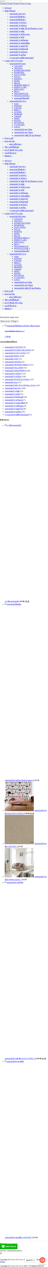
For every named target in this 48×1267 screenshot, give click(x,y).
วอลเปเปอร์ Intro (11, 382)
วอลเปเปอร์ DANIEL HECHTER (18, 350)
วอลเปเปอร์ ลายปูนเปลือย (15, 403)
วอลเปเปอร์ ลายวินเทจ (14, 400)
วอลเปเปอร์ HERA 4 (13, 356)
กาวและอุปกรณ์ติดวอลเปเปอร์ (17, 415)
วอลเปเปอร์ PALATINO (14, 368)
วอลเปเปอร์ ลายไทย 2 (13, 377)
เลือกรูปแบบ (35, 326)
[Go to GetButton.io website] (42, 1264)
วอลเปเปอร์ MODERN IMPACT (17, 365)
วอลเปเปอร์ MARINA (13, 362)
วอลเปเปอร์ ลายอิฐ (12, 391)
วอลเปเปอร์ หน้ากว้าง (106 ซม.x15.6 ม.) (20, 385)
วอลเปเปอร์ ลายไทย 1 (13, 374)
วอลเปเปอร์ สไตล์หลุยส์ (14, 397)
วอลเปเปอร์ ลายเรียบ (13, 412)
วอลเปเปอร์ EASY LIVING (15, 353)
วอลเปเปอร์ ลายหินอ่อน (14, 406)
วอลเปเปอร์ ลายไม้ (12, 394)
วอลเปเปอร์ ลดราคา (13, 388)
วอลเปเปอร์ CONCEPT (14, 347)
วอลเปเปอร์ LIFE (11, 359)
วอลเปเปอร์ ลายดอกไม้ (14, 409)
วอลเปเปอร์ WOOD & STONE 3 (17, 379)
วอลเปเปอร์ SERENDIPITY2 (16, 371)
